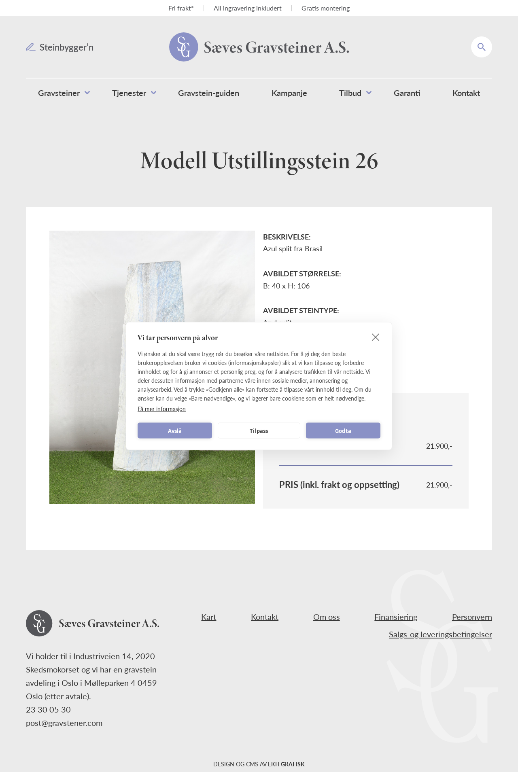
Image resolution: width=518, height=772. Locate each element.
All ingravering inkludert (248, 8)
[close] (375, 337)
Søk (487, 41)
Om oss (326, 616)
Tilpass (259, 430)
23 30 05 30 (48, 709)
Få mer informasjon (162, 409)
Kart (208, 616)
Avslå (175, 430)
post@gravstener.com (64, 722)
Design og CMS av (259, 764)
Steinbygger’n (66, 46)
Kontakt (264, 616)
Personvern (472, 616)
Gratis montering (325, 8)
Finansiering (395, 616)
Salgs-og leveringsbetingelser (440, 634)
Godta (343, 430)
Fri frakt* (181, 8)
